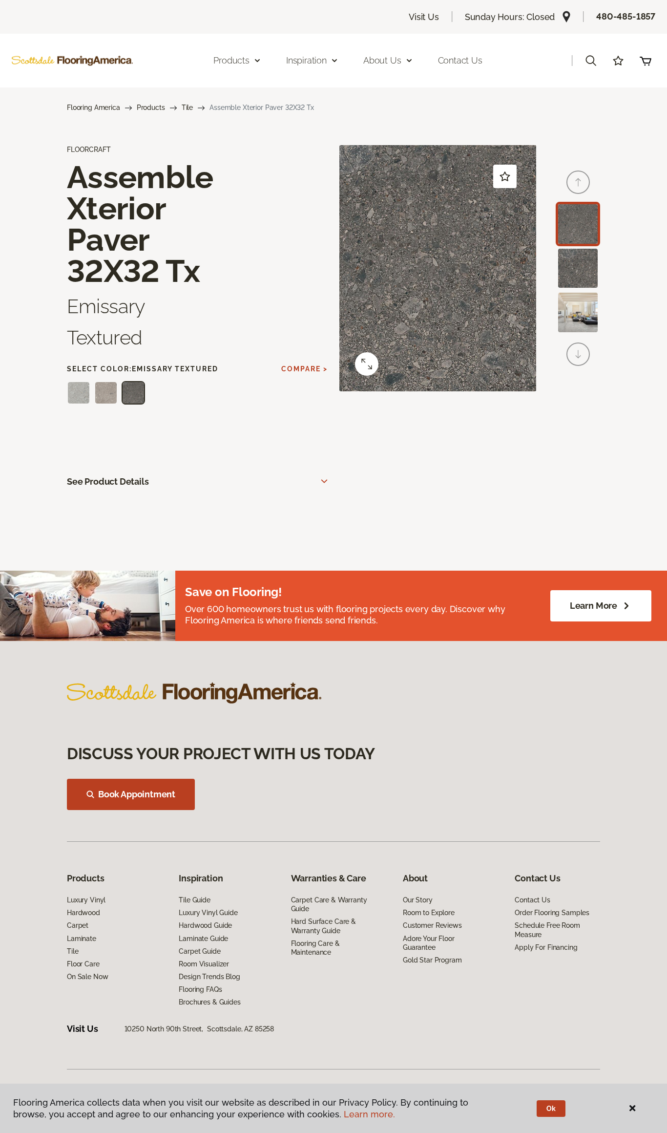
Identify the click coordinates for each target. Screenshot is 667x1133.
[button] (591, 60)
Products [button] (231, 60)
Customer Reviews (432, 925)
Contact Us (460, 60)
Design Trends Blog (209, 977)
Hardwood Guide (205, 925)
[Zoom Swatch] (366, 364)
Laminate (81, 938)
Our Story (418, 900)
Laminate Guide (203, 938)
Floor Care (83, 964)
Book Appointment (136, 794)
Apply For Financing (546, 947)
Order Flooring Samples (552, 913)
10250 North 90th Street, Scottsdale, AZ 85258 (199, 1029)
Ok (551, 1108)
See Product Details (108, 481)
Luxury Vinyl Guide (208, 913)
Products (151, 107)
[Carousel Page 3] (578, 312)
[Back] (578, 182)
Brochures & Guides (209, 1002)
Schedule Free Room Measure (547, 929)
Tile (187, 107)
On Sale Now (87, 977)
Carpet (77, 925)
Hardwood (83, 913)
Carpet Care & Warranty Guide (329, 904)
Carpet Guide (199, 951)
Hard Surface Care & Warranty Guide (323, 926)
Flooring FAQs (200, 989)
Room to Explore (429, 913)
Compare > (304, 369)
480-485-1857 (625, 16)
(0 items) (645, 60)
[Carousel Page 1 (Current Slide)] (578, 224)
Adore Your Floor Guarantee (429, 943)
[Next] (578, 354)
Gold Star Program (432, 960)
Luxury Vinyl (86, 900)
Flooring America (93, 107)
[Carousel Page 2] (578, 268)
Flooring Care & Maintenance (315, 948)
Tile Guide (194, 900)
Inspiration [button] (306, 60)
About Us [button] (382, 60)
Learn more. (369, 1114)
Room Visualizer (204, 964)
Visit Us (424, 17)
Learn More (593, 605)
